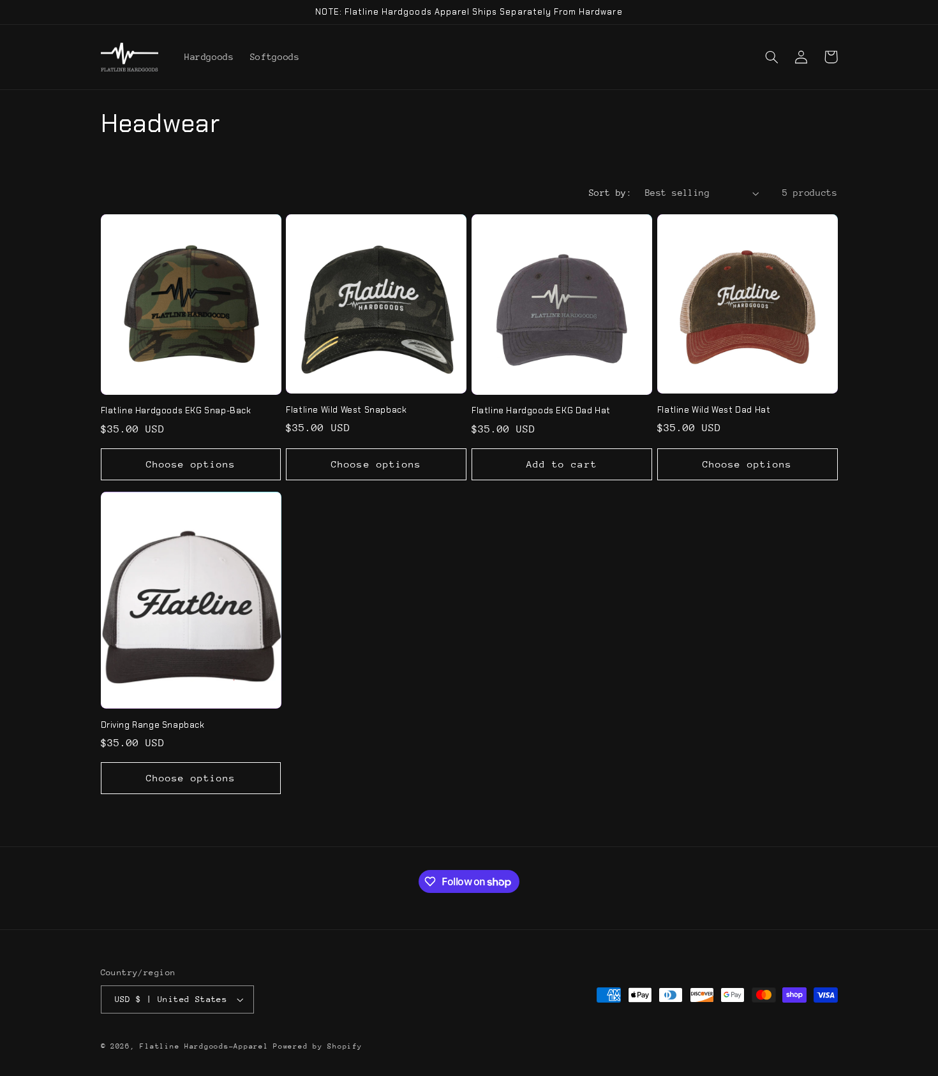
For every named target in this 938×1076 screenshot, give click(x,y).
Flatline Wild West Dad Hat (714, 410)
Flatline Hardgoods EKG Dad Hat (541, 411)
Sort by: (610, 193)
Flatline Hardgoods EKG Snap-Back (176, 411)
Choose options (191, 464)
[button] (772, 56)
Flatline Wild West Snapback (346, 410)
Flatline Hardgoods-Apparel (204, 1046)
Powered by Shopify (317, 1046)
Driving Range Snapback (153, 725)
